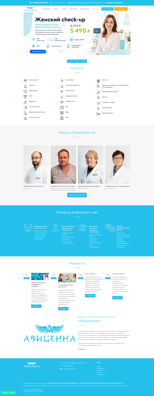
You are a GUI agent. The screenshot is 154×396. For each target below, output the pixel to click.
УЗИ (66, 117)
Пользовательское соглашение (33, 391)
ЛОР (30, 96)
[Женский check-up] (77, 33)
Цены (84, 61)
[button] (130, 9)
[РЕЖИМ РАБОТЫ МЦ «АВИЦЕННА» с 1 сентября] (40, 276)
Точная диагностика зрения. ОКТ (65, 286)
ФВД (67, 112)
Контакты (100, 372)
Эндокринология (71, 96)
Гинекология (33, 80)
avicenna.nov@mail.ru (69, 369)
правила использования (121, 385)
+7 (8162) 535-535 (39, 3)
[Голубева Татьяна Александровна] (117, 164)
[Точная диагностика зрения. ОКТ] (67, 277)
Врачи (77, 61)
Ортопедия (69, 80)
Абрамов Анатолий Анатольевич (63, 186)
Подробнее (36, 306)
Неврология (33, 90)
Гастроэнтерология (72, 85)
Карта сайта (100, 375)
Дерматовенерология (37, 112)
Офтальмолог (90, 274)
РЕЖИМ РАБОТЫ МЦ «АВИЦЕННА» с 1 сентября (38, 284)
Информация (101, 368)
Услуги (70, 61)
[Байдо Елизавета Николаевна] (90, 164)
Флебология (70, 90)
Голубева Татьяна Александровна (117, 186)
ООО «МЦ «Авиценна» (36, 383)
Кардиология (70, 101)
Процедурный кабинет (110, 91)
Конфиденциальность (106, 385)
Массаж (105, 97)
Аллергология (34, 117)
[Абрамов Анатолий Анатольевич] (63, 164)
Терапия (32, 85)
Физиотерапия (107, 113)
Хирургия (32, 101)
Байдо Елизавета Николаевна (88, 186)
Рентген (105, 80)
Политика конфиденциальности (33, 389)
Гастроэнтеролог (118, 274)
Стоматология (34, 106)
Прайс (99, 366)
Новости (99, 370)
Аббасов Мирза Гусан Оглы (33, 186)
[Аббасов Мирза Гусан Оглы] (36, 164)
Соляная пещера (108, 102)
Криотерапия (107, 107)
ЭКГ (66, 106)
